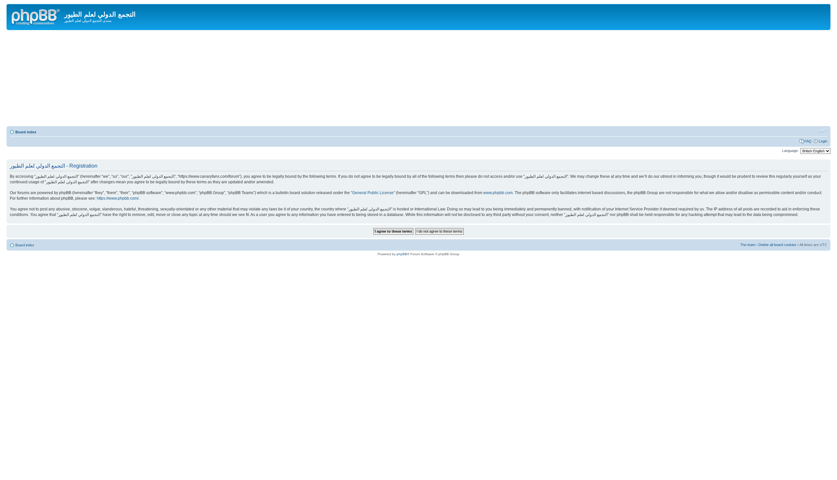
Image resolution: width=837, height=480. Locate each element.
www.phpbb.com (498, 192)
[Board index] (36, 16)
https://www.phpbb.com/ (118, 198)
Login (823, 141)
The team (747, 245)
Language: (790, 151)
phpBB (402, 254)
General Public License (373, 192)
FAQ (807, 141)
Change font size (822, 131)
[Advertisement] (418, 79)
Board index (25, 132)
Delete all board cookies (777, 245)
